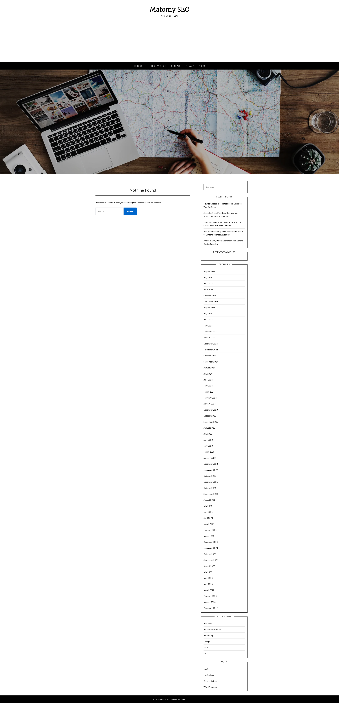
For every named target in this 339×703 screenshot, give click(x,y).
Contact (176, 66)
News (206, 647)
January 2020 (210, 602)
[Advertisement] (169, 42)
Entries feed (209, 675)
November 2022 (211, 470)
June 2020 (208, 578)
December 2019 (211, 608)
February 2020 (210, 596)
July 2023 (208, 434)
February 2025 (210, 331)
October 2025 (210, 295)
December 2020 (211, 542)
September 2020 (211, 560)
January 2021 (210, 536)
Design (207, 641)
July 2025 (208, 313)
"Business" (208, 623)
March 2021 (209, 524)
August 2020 (209, 566)
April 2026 (208, 289)
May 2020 (208, 584)
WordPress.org (210, 687)
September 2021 (211, 494)
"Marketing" (209, 635)
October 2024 (210, 355)
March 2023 (209, 452)
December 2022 (211, 464)
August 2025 (209, 307)
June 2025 (208, 319)
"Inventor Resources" (213, 629)
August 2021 (209, 500)
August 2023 (209, 428)
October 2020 (210, 554)
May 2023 (208, 446)
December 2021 (211, 482)
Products (138, 66)
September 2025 (211, 301)
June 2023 (208, 440)
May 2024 (208, 385)
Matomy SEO (169, 9)
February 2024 (210, 398)
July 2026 (208, 277)
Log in (206, 669)
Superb (183, 699)
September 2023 (211, 422)
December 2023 (211, 410)
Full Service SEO (157, 66)
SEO (205, 653)
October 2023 (210, 416)
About (202, 66)
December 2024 (211, 343)
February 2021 (210, 530)
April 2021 (208, 518)
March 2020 (209, 590)
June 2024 (208, 380)
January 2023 (210, 458)
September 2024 (211, 362)
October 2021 (210, 488)
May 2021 (208, 512)
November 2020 (211, 548)
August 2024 (209, 367)
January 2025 (210, 337)
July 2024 (208, 374)
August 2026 (209, 271)
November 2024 (211, 349)
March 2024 (209, 392)
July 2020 (208, 572)
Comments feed (210, 681)
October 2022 (210, 476)
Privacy (190, 66)
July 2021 (208, 506)
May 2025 (208, 325)
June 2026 (208, 283)
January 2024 (210, 403)
